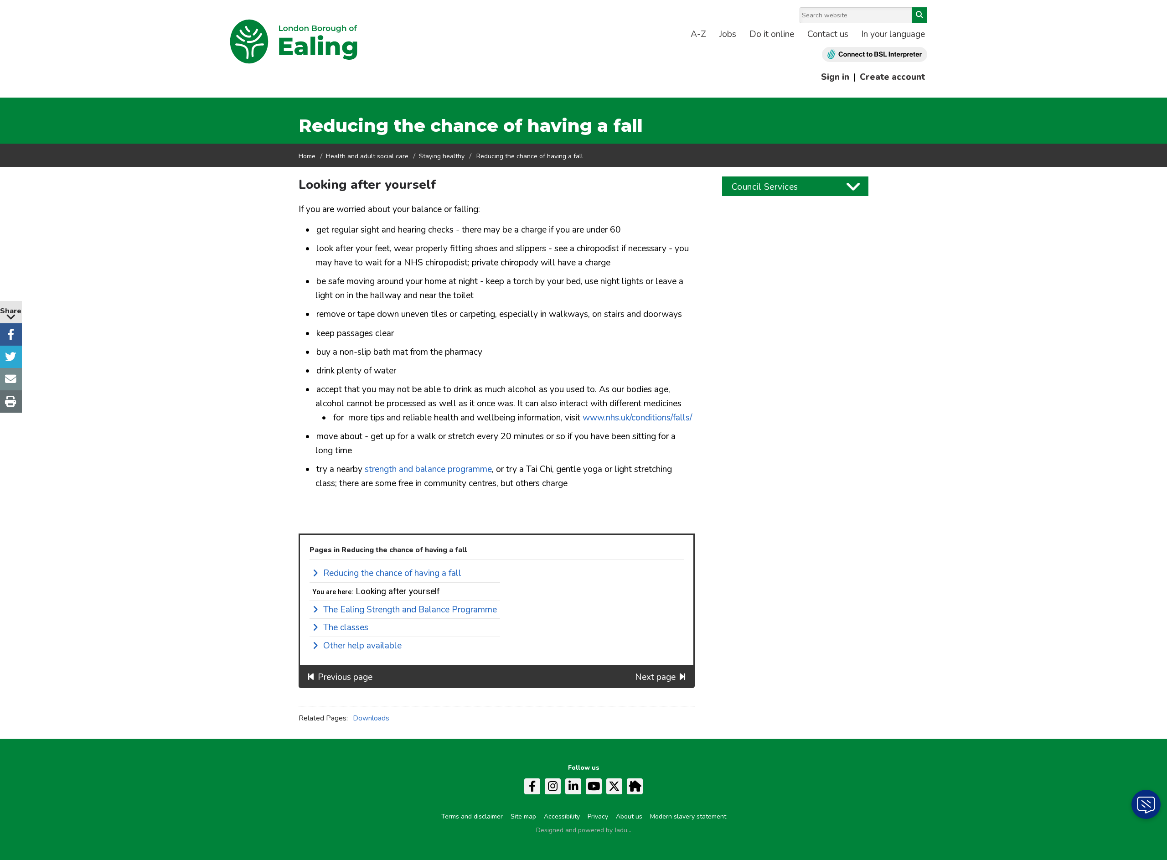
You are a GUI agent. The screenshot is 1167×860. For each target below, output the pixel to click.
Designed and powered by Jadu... (583, 830)
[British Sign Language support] (874, 54)
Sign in (835, 77)
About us (629, 816)
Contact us (827, 34)
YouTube (594, 786)
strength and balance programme (428, 469)
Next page (655, 677)
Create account (892, 77)
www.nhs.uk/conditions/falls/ (637, 418)
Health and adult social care (367, 156)
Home (307, 156)
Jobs (727, 34)
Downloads (371, 718)
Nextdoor (635, 786)
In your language (893, 34)
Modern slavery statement (688, 816)
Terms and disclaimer (472, 816)
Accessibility (562, 816)
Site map (523, 816)
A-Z (698, 34)
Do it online (771, 34)
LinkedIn (573, 786)
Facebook (532, 786)
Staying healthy (442, 156)
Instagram (553, 786)
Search (919, 15)
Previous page (345, 677)
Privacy (598, 816)
